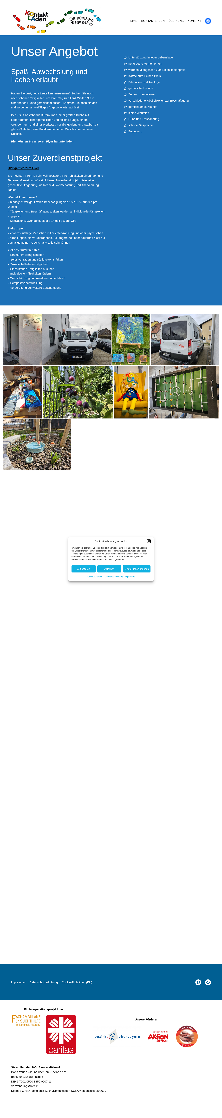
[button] (148, 541)
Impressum (130, 577)
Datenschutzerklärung (114, 577)
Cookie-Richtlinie (94, 577)
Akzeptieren (83, 568)
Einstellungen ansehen (137, 568)
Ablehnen (109, 568)
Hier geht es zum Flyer (23, 168)
